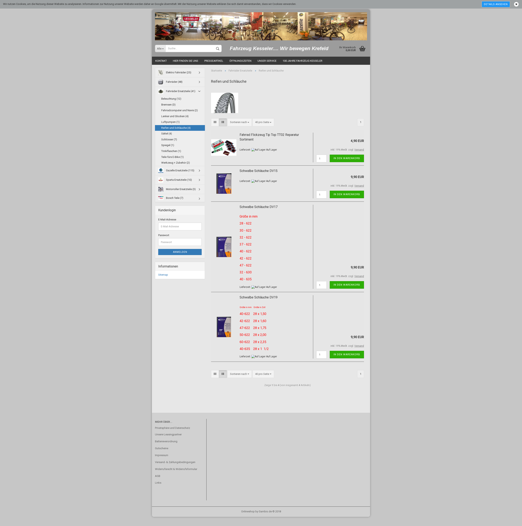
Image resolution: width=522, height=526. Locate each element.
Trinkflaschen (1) (171, 151)
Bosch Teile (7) (174, 197)
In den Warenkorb (347, 158)
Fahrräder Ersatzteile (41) (180, 91)
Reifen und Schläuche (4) (176, 127)
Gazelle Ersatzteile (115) (179, 170)
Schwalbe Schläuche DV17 (259, 207)
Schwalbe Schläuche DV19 (259, 297)
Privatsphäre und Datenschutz (172, 427)
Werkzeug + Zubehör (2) (175, 162)
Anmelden (180, 252)
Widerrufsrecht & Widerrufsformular (176, 469)
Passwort (163, 235)
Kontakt (161, 60)
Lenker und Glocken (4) (175, 116)
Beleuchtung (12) (171, 98)
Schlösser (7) (169, 139)
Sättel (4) (166, 133)
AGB (157, 476)
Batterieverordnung (166, 441)
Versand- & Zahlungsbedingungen (175, 462)
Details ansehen (496, 4)
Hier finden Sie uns (185, 60)
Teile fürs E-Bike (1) (172, 156)
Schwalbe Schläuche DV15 (259, 171)
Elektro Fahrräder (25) (178, 72)
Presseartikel (213, 60)
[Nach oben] (511, 520)
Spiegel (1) (167, 145)
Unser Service (267, 60)
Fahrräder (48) (173, 81)
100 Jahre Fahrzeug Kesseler (302, 60)
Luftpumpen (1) (170, 121)
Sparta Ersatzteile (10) (178, 179)
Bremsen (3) (168, 104)
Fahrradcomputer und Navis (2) (179, 110)
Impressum (161, 455)
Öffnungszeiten (240, 60)
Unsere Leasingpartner (168, 434)
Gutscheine (161, 448)
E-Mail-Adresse (167, 219)
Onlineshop (248, 511)
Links (158, 482)
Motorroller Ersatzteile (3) (180, 189)
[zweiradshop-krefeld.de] (261, 24)
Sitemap (163, 274)
